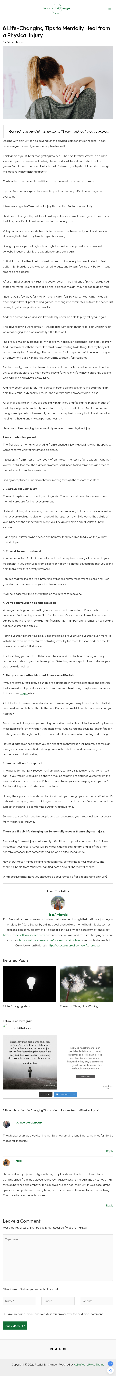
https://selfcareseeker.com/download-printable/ (49, 940)
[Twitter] (56, 1349)
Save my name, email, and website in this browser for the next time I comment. (55, 1314)
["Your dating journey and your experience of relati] (86, 1062)
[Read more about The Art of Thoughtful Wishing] (86, 984)
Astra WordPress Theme (89, 1364)
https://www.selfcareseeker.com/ (24, 935)
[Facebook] (51, 1349)
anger (24, 693)
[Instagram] (64, 1349)
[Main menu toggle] (109, 8)
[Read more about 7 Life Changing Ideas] (29, 984)
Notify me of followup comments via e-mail (31, 1289)
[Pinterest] (60, 1349)
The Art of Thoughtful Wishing (79, 1006)
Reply (109, 1151)
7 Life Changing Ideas (17, 1006)
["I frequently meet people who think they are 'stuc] (30, 1062)
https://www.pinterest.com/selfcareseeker (74, 945)
